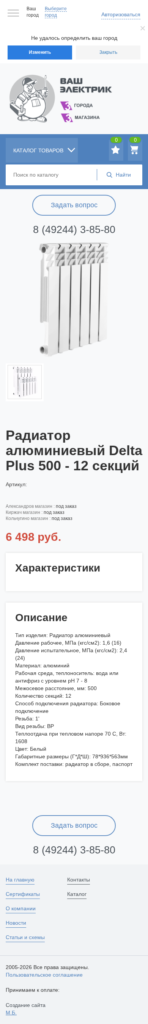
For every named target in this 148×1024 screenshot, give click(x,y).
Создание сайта (26, 1009)
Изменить (40, 52)
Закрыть (108, 52)
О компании (21, 908)
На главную (20, 880)
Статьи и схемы (25, 937)
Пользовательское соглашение (44, 975)
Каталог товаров (39, 150)
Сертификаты (23, 894)
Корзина (135, 141)
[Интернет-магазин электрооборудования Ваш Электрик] (74, 89)
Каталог (77, 894)
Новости (16, 923)
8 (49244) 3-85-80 (74, 229)
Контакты (78, 880)
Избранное (116, 141)
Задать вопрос (74, 205)
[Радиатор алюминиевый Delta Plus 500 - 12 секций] (74, 297)
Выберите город (56, 12)
